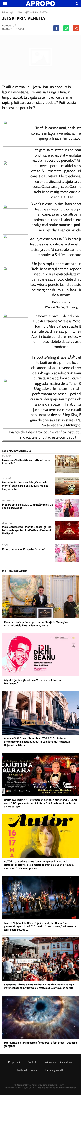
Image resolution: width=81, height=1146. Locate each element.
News (21, 12)
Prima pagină (9, 12)
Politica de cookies (27, 1070)
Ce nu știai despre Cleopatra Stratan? (23, 549)
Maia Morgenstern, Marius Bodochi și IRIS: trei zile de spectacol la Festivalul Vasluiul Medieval (27, 530)
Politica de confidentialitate (58, 1062)
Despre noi (14, 1062)
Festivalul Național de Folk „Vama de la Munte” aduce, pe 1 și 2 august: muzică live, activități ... (25, 486)
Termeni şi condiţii (54, 1070)
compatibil (67, 437)
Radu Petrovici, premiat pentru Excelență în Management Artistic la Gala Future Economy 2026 (37, 623)
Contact (32, 1062)
